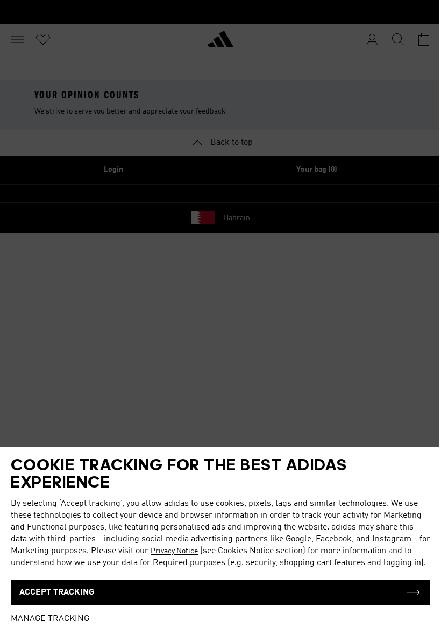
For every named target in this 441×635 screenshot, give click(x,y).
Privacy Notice (174, 551)
